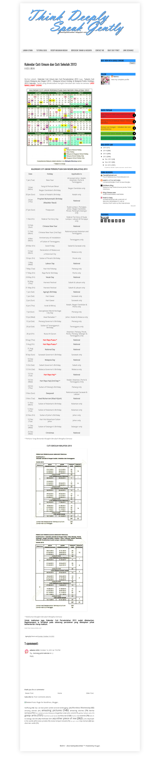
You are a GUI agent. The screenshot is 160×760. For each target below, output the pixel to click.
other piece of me (66, 718)
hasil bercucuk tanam (51, 716)
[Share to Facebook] (32, 68)
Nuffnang (27, 708)
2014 (105, 150)
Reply (32, 656)
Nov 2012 (108, 162)
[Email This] (25, 68)
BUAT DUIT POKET (114, 50)
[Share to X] (30, 68)
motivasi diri (46, 718)
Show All (133, 206)
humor (74, 716)
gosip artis (30, 715)
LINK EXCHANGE (128, 50)
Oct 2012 (108, 165)
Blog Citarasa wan (109, 192)
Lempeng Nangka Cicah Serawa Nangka (116, 182)
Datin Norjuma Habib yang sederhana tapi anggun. (115, 115)
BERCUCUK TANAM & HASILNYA (81, 50)
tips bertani (84, 721)
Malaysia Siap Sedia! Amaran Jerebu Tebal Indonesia (117, 188)
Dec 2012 (108, 159)
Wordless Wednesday (81, 707)
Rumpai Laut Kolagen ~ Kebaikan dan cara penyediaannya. (116, 128)
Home (60, 693)
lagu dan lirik (33, 719)
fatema (116, 77)
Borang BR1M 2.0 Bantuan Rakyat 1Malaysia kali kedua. (116, 122)
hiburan (63, 715)
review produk (42, 721)
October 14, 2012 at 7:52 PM (50, 650)
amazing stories (77, 710)
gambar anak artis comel (66, 713)
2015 (105, 148)
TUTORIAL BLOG (41, 50)
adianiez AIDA (35, 650)
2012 (105, 156)
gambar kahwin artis (84, 713)
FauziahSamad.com (110, 175)
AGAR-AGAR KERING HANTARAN (113, 194)
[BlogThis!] (27, 68)
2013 (105, 154)
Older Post (90, 693)
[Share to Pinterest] (34, 68)
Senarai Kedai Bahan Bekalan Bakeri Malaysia (117, 133)
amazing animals (30, 711)
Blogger (97, 746)
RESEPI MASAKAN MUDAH (59, 50)
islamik (82, 715)
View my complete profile (120, 79)
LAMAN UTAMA (28, 50)
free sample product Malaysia (44, 713)
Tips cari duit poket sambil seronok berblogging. (51, 708)
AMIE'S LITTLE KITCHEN (111, 180)
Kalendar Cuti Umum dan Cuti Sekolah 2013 (116, 138)
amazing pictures (52, 710)
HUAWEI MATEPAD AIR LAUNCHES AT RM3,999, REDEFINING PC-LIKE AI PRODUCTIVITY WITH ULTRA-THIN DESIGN (116, 201)
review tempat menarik (59, 721)
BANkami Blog (108, 185)
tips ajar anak (74, 721)
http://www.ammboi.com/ (34, 628)
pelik (84, 719)
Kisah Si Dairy (108, 198)
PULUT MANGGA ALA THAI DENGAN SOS (116, 177)
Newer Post (29, 693)
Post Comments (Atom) (42, 697)
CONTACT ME (99, 50)
